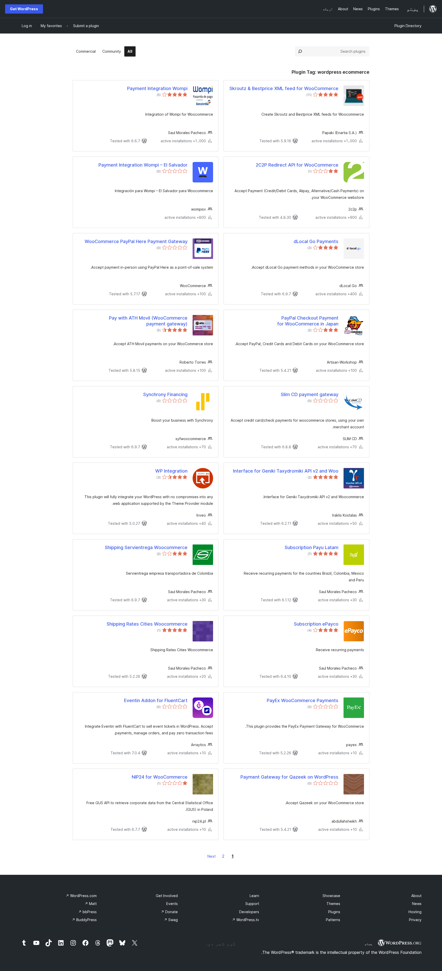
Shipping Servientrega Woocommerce (146, 547)
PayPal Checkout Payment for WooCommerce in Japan (307, 320)
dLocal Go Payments (316, 241)
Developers (249, 912)
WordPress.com (81, 895)
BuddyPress (84, 920)
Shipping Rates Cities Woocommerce (147, 624)
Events (172, 903)
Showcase (331, 895)
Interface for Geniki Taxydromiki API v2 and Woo (285, 471)
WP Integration (171, 471)
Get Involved (167, 895)
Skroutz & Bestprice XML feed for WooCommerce (283, 88)
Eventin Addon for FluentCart (155, 700)
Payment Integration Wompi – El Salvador (142, 165)
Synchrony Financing (165, 394)
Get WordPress (24, 9)
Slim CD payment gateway (309, 394)
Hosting (415, 912)
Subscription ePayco (316, 624)
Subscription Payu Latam (311, 547)
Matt (91, 903)
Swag (171, 920)
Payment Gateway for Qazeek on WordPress (289, 777)
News (417, 903)
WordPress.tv (245, 920)
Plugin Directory (408, 26)
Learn (254, 895)
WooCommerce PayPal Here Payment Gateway (136, 241)
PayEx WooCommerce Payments (302, 700)
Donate (169, 912)
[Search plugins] (300, 51)
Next (211, 856)
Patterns (333, 920)
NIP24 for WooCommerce (159, 777)
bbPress (87, 912)
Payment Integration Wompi (157, 88)
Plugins (334, 912)
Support (252, 903)
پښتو (368, 944)
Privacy (415, 920)
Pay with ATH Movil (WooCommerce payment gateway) (148, 320)
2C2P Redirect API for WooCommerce (297, 165)
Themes (333, 903)
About (416, 895)
